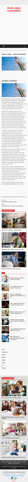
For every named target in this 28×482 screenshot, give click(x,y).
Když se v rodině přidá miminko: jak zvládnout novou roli (5, 296)
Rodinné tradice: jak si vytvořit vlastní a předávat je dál (5, 313)
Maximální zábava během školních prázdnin (14, 240)
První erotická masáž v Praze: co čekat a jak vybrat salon (5, 304)
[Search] (24, 46)
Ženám (3, 362)
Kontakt (4, 368)
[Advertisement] (14, 30)
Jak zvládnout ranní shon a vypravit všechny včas (5, 287)
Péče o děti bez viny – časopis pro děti (14, 388)
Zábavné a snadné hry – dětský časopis (14, 220)
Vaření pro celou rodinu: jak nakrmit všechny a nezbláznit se (5, 321)
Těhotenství (4, 352)
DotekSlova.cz (7, 475)
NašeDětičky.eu (6, 474)
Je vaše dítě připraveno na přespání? (14, 428)
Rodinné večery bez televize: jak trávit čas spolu (5, 279)
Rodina (3, 357)
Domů (3, 349)
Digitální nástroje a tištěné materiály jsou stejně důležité (14, 408)
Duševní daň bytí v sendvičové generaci (14, 259)
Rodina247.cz (14, 474)
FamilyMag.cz (21, 474)
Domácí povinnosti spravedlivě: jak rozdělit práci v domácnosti (5, 338)
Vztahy (3, 360)
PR (2, 365)
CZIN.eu (14, 475)
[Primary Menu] (3, 46)
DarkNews (21, 466)
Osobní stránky (20, 475)
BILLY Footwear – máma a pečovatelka (12, 205)
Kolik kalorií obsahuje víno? (9, 200)
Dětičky (3, 354)
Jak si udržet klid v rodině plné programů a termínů (5, 330)
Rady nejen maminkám (14, 9)
